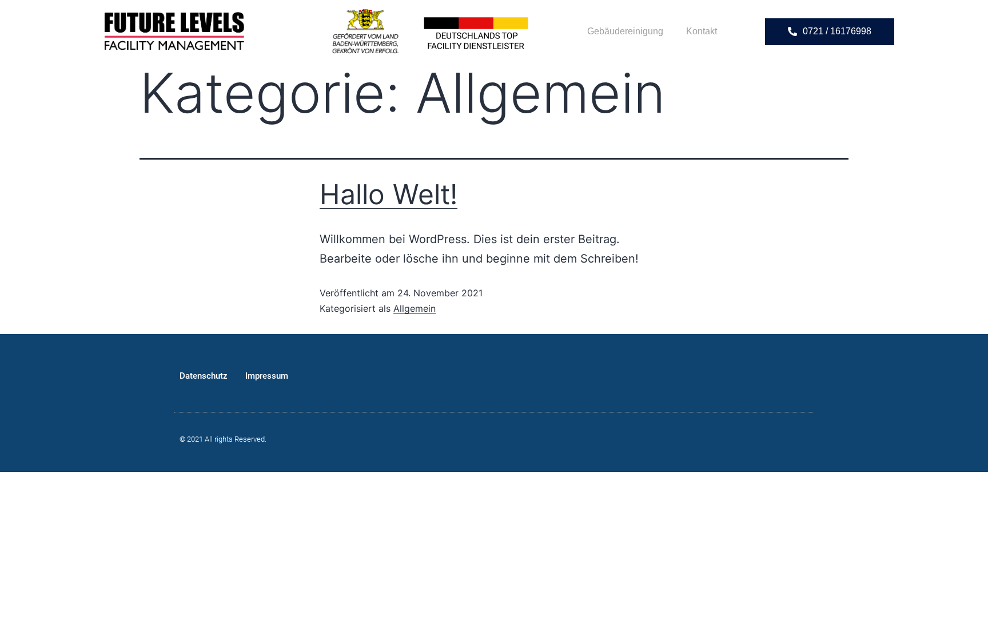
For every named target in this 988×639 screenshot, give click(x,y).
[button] (829, 31)
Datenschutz (204, 376)
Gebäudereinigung (625, 31)
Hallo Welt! (388, 194)
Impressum (266, 376)
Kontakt (701, 31)
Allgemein (414, 308)
